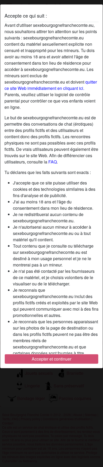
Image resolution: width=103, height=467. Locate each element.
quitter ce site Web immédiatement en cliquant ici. (50, 85)
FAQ (52, 162)
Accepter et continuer (51, 359)
